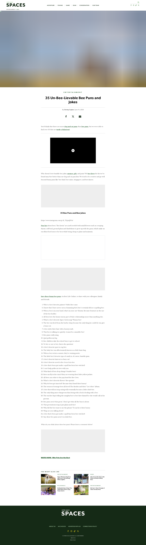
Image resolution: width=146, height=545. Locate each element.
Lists (18, 9)
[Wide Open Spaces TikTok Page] (136, 5)
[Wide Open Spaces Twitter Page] (139, 5)
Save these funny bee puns (51, 296)
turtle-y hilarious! (63, 129)
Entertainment (10, 9)
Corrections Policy (90, 526)
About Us (52, 526)
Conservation (84, 5)
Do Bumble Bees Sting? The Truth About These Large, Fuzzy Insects (64, 489)
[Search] (138, 2)
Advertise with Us (74, 526)
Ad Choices (62, 526)
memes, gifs (72, 174)
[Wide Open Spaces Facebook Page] (131, 5)
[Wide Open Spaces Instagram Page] (133, 5)
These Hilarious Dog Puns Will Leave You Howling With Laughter (64, 478)
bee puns (84, 126)
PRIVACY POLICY (73, 540)
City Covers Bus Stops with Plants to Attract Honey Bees (97, 478)
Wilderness (61, 485)
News (92, 474)
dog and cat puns (70, 126)
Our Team (95, 5)
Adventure (51, 5)
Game (68, 5)
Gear (74, 5)
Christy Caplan (69, 110)
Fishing (60, 5)
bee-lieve (91, 174)
